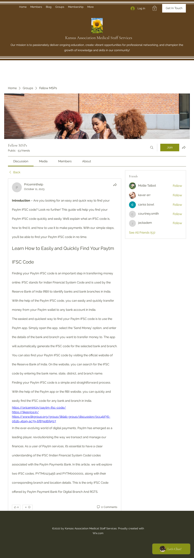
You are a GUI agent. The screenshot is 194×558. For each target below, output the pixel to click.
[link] (20, 161)
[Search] (151, 147)
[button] (155, 8)
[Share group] (183, 147)
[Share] (115, 184)
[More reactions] (28, 507)
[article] (64, 354)
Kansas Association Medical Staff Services (98, 37)
